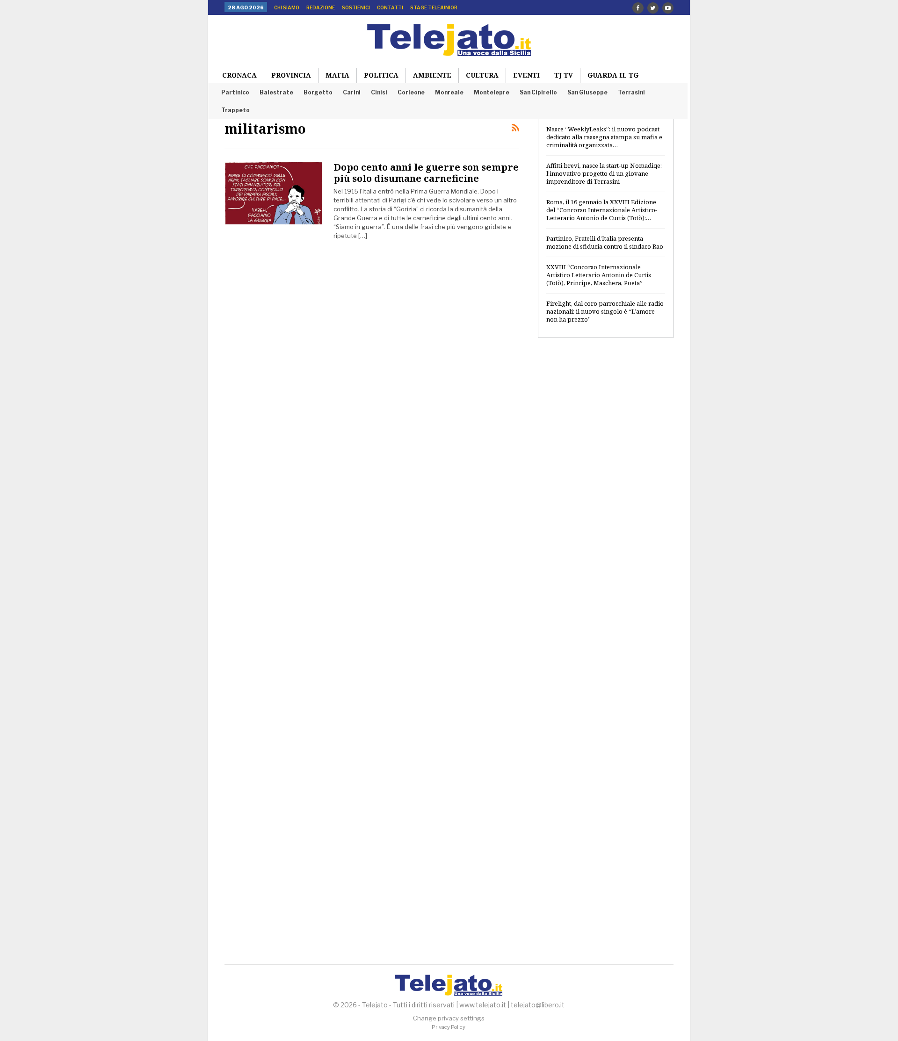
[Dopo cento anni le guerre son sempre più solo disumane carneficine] (273, 193)
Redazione (320, 7)
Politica (381, 75)
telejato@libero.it (538, 1005)
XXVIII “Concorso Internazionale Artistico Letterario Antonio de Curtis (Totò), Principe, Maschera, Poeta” (598, 275)
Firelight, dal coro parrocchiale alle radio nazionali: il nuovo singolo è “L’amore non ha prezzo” (605, 311)
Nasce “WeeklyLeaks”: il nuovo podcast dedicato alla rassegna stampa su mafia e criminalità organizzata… (604, 137)
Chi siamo (286, 7)
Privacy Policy (448, 1027)
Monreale (449, 92)
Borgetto (318, 92)
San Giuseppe (587, 92)
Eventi (526, 75)
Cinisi (379, 92)
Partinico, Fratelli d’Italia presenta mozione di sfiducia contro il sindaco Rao (604, 242)
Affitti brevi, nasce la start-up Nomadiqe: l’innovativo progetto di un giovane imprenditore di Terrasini (604, 173)
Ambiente (432, 75)
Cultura (482, 75)
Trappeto (235, 110)
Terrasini (631, 92)
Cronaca (239, 75)
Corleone (411, 92)
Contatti (390, 7)
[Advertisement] (606, 497)
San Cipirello (538, 92)
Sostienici (356, 7)
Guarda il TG (612, 75)
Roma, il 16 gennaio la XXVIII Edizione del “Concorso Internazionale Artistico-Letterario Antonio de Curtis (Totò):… (601, 210)
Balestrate (276, 92)
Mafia (337, 75)
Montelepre (491, 92)
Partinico (235, 92)
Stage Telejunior (433, 7)
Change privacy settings (449, 1018)
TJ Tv (563, 75)
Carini (352, 92)
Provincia (291, 75)
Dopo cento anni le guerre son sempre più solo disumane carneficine (426, 173)
